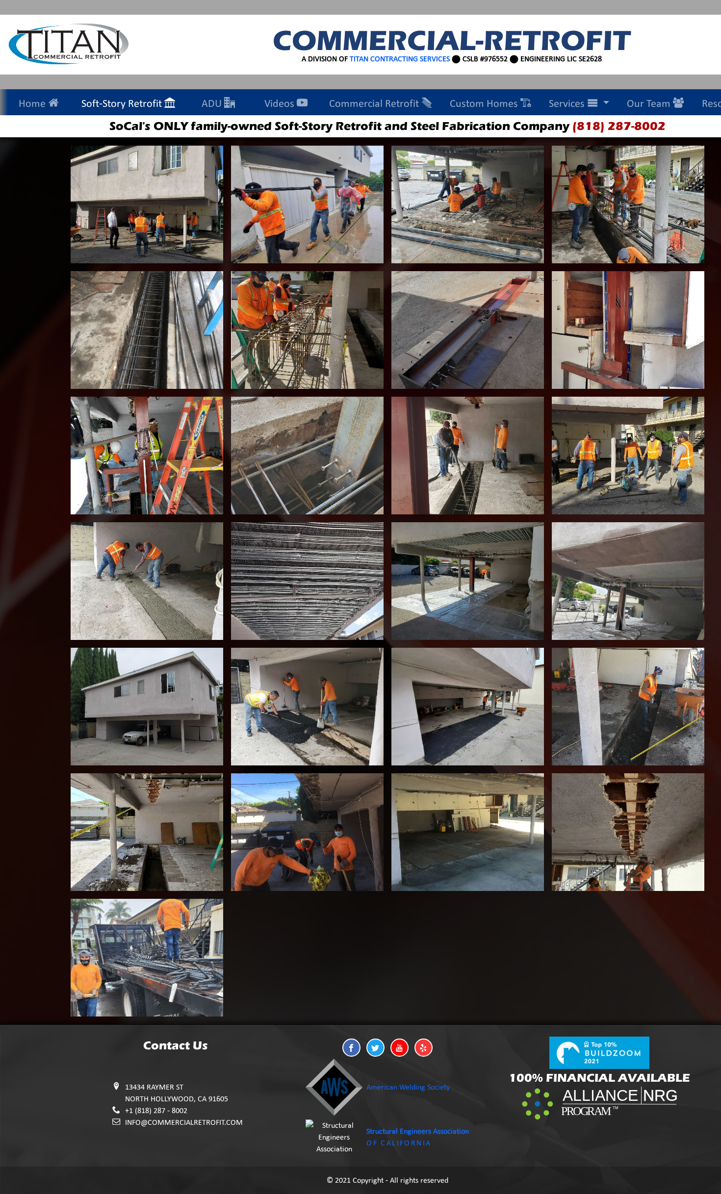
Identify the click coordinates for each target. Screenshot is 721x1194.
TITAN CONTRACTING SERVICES (400, 58)
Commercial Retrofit (375, 103)
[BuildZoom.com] (599, 1052)
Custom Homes (485, 103)
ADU (213, 103)
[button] (351, 1048)
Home (33, 103)
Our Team (650, 103)
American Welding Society (408, 1087)
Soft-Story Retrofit (122, 103)
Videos (280, 103)
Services (568, 103)
